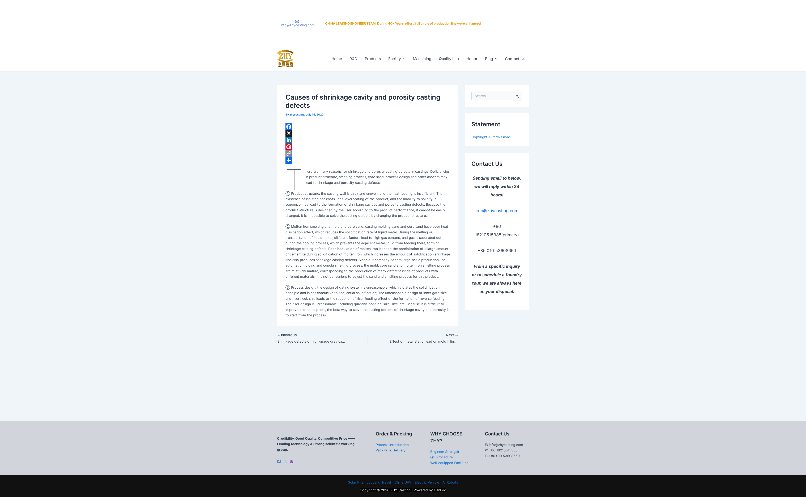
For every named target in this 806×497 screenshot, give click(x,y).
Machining (422, 59)
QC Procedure (441, 457)
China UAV (402, 482)
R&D (353, 59)
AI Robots (450, 482)
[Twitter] (285, 461)
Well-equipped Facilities (449, 463)
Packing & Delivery (391, 450)
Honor (472, 59)
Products (373, 59)
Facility (394, 59)
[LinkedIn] (367, 140)
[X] (367, 133)
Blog (489, 59)
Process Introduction (392, 445)
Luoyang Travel (379, 482)
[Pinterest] (367, 146)
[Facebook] (367, 126)
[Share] (367, 160)
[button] (403, 59)
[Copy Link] (367, 153)
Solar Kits (355, 482)
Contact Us (515, 59)
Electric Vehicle (427, 482)
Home (336, 59)
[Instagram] (291, 461)
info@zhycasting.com (497, 210)
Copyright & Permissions (490, 137)
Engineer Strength (444, 452)
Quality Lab (449, 59)
